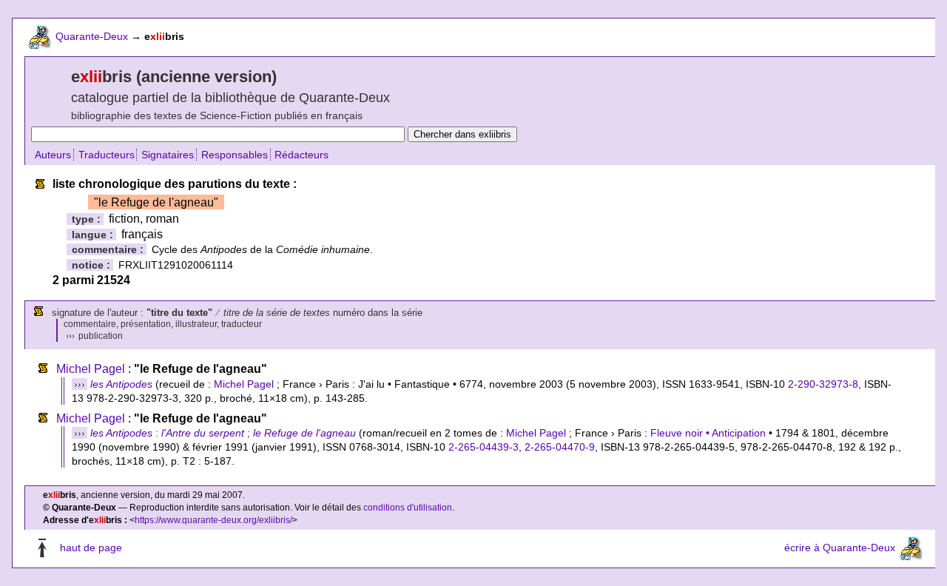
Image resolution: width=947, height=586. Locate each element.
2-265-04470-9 (560, 447)
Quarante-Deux (91, 36)
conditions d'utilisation (407, 507)
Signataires (167, 155)
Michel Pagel (90, 369)
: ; (223, 433)
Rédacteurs (301, 155)
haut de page (91, 547)
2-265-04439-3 (483, 447)
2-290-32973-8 (823, 384)
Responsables (234, 155)
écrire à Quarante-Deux (839, 547)
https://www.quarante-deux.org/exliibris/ (213, 520)
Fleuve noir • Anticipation (708, 433)
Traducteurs (106, 155)
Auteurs (53, 155)
